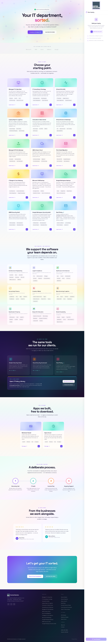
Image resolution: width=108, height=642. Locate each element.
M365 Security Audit (46, 621)
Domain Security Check (66, 605)
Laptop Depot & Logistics (47, 603)
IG (14, 604)
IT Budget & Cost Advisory (47, 615)
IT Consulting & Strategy (47, 599)
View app (24, 446)
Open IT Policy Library (65, 609)
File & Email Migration (46, 613)
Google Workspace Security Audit (49, 623)
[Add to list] (27, 105)
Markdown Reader (64, 617)
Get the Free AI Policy (68, 381)
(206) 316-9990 (64, 630)
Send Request (97, 639)
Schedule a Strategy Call (35, 32)
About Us (63, 625)
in (8, 604)
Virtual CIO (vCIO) (45, 601)
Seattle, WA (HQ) (64, 632)
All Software (63, 615)
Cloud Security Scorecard (66, 607)
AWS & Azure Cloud (46, 611)
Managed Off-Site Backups (47, 609)
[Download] (39, 446)
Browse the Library (69, 384)
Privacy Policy (74, 639)
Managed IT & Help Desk (47, 597)
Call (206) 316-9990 (50, 32)
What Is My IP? (64, 601)
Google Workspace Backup (47, 619)
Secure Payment (64, 599)
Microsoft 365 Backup (46, 617)
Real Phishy (63, 603)
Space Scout (63, 619)
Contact (62, 627)
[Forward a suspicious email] (74, 229)
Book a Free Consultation (35, 576)
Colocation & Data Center (47, 605)
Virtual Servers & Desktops (47, 607)
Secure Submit (64, 597)
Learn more (11, 104)
